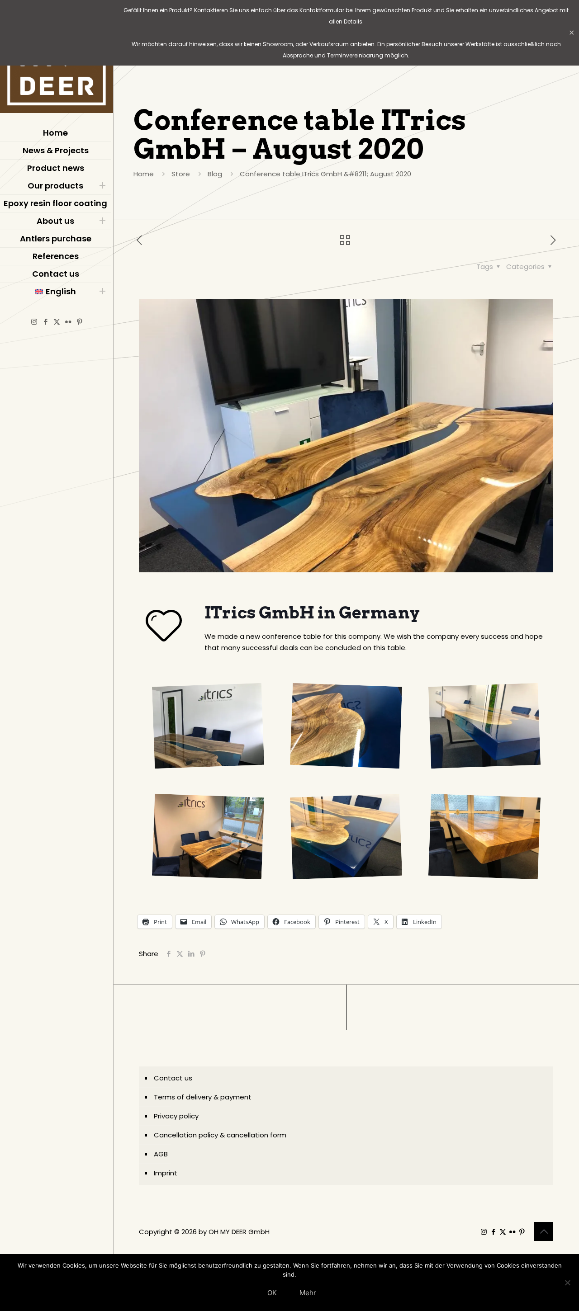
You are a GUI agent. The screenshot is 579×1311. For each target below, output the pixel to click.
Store (180, 174)
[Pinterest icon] (79, 321)
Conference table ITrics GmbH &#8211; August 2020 (325, 174)
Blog (215, 174)
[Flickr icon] (68, 321)
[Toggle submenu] (102, 185)
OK (272, 1292)
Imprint (165, 1173)
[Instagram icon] (34, 321)
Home (143, 174)
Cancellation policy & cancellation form (220, 1135)
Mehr (307, 1292)
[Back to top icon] (543, 1231)
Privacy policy (176, 1116)
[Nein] (567, 1282)
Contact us (173, 1078)
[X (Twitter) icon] (56, 321)
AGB (161, 1154)
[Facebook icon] (45, 321)
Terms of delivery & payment (203, 1097)
